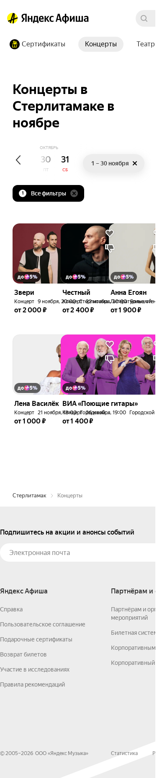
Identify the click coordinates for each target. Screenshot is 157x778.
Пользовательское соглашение (42, 624)
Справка (11, 609)
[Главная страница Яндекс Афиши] (12, 18)
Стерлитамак (29, 495)
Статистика (124, 753)
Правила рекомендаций (32, 684)
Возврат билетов (23, 654)
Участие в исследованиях (34, 669)
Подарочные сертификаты (36, 639)
